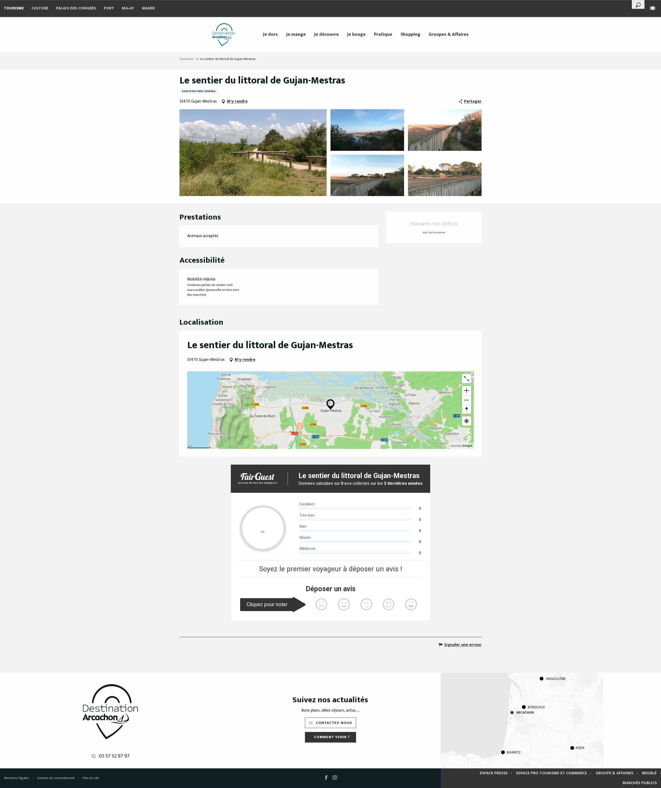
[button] (638, 4)
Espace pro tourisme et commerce (551, 773)
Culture (40, 8)
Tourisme (14, 8)
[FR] (652, 8)
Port (109, 8)
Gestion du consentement (56, 778)
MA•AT (128, 8)
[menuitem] (223, 34)
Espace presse (494, 773)
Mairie (148, 8)
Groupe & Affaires (614, 773)
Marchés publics (640, 782)
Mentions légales (16, 778)
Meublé (649, 773)
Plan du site (91, 778)
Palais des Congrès (76, 8)
